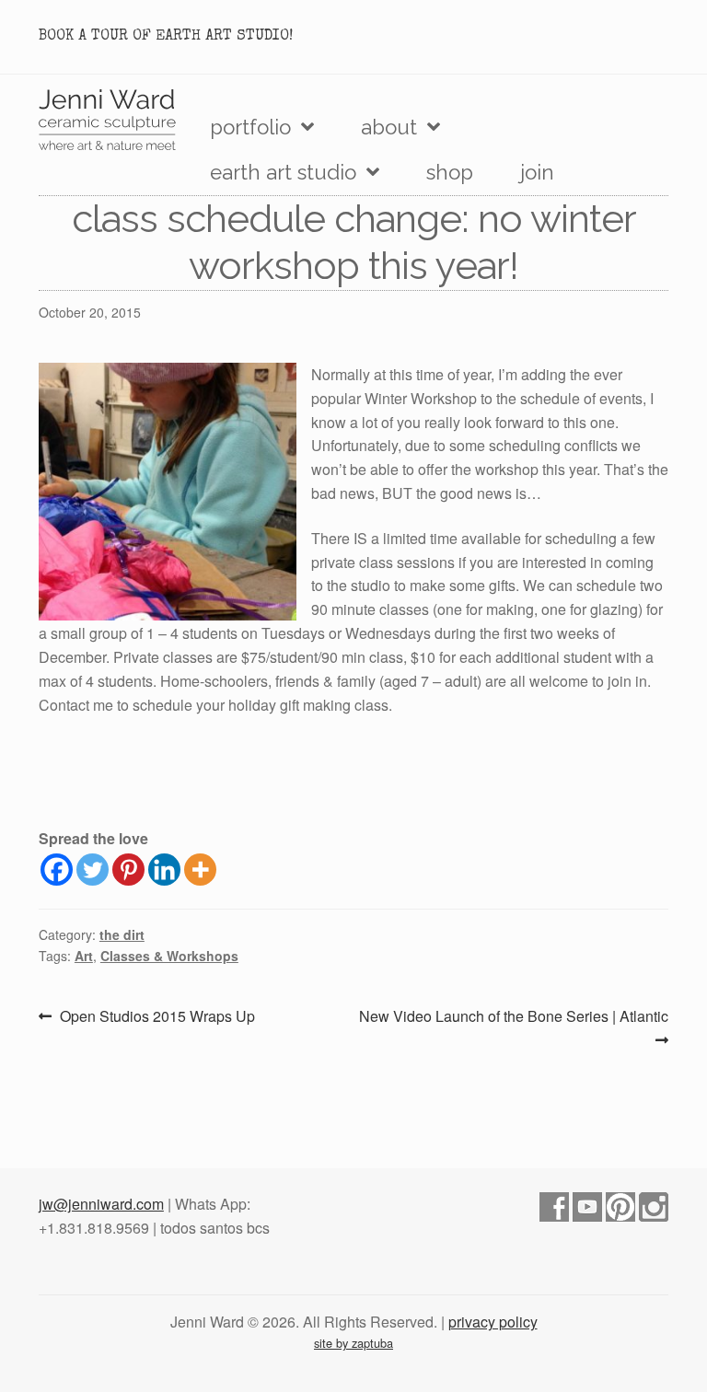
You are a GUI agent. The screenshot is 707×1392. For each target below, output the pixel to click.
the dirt (122, 934)
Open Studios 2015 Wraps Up (157, 1016)
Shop (449, 172)
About (389, 127)
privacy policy (493, 1321)
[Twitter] (92, 869)
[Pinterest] (128, 869)
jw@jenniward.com (101, 1203)
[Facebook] (57, 869)
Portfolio (250, 127)
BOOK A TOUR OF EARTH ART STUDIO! (166, 36)
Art (84, 955)
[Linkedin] (164, 869)
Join (537, 172)
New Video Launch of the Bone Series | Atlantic (513, 1027)
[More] (200, 869)
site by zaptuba (353, 1342)
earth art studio (283, 172)
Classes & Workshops (169, 955)
